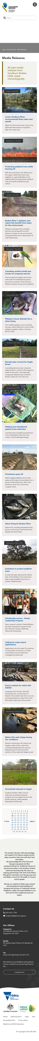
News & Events (11, 49)
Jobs (33, 1016)
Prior (7, 821)
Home (4, 49)
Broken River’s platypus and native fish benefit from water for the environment (18, 223)
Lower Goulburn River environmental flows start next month (19, 119)
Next (31, 821)
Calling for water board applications (15, 643)
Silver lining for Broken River (18, 524)
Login (27, 1016)
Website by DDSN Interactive (13, 1024)
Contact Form (19, 972)
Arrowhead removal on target (18, 789)
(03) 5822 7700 (11, 912)
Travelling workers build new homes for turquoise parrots (18, 272)
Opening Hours (16, 1016)
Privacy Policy (23, 1020)
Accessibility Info (9, 1020)
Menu (35, 4)
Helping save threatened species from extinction (16, 428)
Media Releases (22, 49)
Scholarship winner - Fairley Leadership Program (17, 619)
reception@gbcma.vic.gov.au (16, 916)
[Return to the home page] (10, 12)
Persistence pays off (14, 474)
